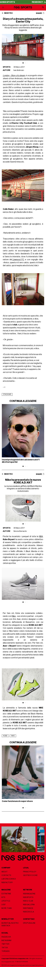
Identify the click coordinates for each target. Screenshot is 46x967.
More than (6, 908)
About (4, 872)
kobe (5, 736)
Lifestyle (5, 901)
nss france (28, 908)
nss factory (7, 882)
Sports (6, 67)
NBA (41, 536)
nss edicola (28, 912)
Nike (14, 616)
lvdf (3, 905)
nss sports (28, 897)
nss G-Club (28, 901)
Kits (3, 897)
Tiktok (4, 948)
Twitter (5, 944)
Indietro (8, 13)
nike (13, 736)
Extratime (6, 894)
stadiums (7, 394)
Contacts (6, 875)
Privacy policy (29, 872)
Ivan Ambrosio (18, 70)
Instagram (6, 940)
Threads (5, 951)
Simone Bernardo (20, 531)
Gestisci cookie (30, 875)
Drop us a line (29, 923)
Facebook (6, 937)
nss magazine (29, 894)
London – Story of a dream (14, 76)
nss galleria (29, 905)
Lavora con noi (8, 879)
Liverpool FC (18, 260)
